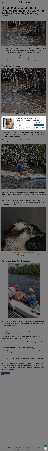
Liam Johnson (5, 15)
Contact (38, 447)
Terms (23, 447)
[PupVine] (24, 2)
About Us (10, 447)
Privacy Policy (17, 447)
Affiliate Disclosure (30, 447)
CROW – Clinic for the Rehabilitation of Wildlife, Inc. (25, 113)
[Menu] (2, 2)
